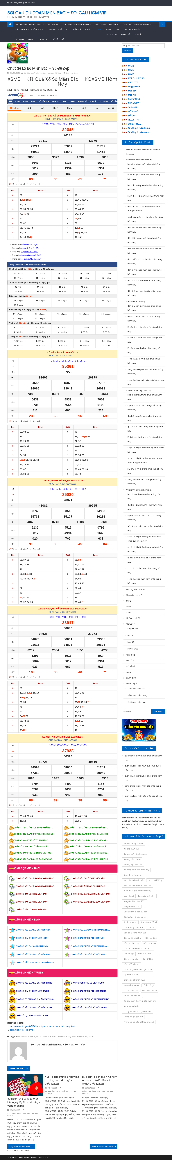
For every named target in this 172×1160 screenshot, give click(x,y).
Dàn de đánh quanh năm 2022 (138, 948)
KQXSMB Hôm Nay (63, 1036)
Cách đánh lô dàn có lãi (135, 917)
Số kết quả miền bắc (136, 688)
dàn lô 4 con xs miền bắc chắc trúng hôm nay (144, 282)
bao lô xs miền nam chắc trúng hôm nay (144, 496)
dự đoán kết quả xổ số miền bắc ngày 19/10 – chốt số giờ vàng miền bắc (23, 1146)
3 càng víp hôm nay (133, 864)
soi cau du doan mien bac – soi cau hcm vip (56, 13)
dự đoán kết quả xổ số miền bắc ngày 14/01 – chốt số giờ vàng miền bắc (23, 1102)
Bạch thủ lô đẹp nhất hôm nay (137, 890)
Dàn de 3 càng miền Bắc (135, 932)
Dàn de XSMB (150, 943)
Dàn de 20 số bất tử (132, 938)
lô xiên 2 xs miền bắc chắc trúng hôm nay (145, 329)
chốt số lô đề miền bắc (26, 1036)
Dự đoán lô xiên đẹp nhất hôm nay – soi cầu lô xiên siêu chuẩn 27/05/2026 (99, 1080)
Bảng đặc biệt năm (146, 896)
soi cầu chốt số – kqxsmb (21, 1030)
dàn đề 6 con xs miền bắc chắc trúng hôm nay (144, 240)
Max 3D (132, 90)
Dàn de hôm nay (131, 943)
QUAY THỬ (43, 39)
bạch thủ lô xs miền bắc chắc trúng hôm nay (146, 198)
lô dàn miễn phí (131, 990)
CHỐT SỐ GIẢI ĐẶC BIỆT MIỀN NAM (31, 938)
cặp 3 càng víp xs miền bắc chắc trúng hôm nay (145, 219)
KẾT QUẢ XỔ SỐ (132, 29)
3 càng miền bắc (131, 849)
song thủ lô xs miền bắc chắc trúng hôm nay (146, 382)
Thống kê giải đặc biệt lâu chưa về (139, 1022)
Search (127, 50)
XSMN (108, 29)
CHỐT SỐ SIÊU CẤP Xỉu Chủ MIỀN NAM (33, 930)
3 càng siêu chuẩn (132, 859)
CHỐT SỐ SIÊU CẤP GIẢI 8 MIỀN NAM (32, 946)
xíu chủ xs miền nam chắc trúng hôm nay (145, 570)
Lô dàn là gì (148, 985)
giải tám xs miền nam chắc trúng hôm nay (145, 528)
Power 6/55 (134, 99)
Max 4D (132, 94)
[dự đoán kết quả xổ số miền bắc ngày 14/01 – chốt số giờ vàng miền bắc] (25, 1085)
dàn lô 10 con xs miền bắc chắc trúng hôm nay (145, 272)
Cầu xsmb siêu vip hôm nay (76, 24)
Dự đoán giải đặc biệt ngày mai (138, 969)
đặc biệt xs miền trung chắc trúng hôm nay (145, 418)
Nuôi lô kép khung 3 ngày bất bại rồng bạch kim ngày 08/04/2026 (62, 1080)
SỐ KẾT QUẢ (58, 39)
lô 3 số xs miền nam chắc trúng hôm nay (144, 559)
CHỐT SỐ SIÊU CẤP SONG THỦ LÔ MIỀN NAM (90, 930)
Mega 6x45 (134, 86)
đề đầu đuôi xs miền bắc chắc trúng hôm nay (144, 318)
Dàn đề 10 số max (131, 964)
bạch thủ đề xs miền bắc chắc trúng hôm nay (144, 176)
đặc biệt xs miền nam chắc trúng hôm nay (145, 507)
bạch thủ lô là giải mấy (134, 880)
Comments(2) (72, 73)
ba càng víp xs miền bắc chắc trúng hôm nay (144, 166)
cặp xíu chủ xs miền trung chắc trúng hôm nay (145, 407)
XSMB (98, 29)
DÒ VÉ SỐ (19, 39)
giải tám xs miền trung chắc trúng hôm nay (146, 428)
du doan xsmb (130, 922)
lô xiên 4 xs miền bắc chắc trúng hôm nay (145, 350)
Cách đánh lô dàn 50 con (135, 911)
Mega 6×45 (133, 628)
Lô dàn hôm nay (131, 985)
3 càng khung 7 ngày (133, 843)
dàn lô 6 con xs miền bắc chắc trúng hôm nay (144, 293)
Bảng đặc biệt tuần (132, 906)
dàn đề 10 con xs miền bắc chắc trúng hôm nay (145, 261)
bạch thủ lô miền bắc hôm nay (137, 885)
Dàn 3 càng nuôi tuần (134, 927)
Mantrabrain (43, 1157)
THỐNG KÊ (125, 34)
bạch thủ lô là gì (155, 880)
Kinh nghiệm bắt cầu (58, 29)
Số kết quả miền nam (138, 132)
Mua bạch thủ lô (149, 990)
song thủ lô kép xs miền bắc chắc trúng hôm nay (145, 371)
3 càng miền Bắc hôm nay (136, 854)
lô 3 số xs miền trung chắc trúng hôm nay (145, 439)
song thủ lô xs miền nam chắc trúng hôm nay (144, 581)
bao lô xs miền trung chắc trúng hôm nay (145, 396)
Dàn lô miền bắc (131, 959)
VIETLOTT (110, 34)
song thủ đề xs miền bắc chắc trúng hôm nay (144, 360)
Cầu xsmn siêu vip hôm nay (28, 29)
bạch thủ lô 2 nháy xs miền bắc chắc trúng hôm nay (144, 208)
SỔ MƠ (31, 39)
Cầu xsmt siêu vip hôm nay (136, 24)
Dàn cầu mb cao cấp (106, 24)
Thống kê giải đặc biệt (133, 1016)
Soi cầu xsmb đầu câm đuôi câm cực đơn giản (104, 1146)
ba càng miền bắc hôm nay (136, 869)
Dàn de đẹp (129, 953)
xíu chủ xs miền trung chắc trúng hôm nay (145, 471)
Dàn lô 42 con (144, 953)
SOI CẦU (138, 34)
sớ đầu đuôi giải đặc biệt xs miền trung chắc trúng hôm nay (145, 460)
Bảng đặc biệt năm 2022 (134, 901)
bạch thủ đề (129, 896)
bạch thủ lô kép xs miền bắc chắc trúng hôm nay (145, 187)
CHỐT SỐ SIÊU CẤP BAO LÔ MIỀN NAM (33, 954)
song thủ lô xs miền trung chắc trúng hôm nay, (144, 481)
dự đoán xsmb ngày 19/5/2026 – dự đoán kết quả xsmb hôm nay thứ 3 (42, 1026)
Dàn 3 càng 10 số (149, 922)
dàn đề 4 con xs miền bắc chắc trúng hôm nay (145, 229)
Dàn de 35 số (151, 938)
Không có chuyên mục (134, 980)
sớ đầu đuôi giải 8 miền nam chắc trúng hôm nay (145, 549)
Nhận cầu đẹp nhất (82, 29)
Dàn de (151, 927)
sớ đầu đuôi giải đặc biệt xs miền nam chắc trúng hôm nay (144, 538)
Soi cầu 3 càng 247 (132, 995)
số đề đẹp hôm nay (80, 1036)
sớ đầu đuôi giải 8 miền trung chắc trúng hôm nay (146, 449)
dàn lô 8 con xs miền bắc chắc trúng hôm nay (144, 308)
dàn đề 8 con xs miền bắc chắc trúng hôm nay (144, 250)
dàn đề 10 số (147, 959)
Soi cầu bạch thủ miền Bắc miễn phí (140, 1001)
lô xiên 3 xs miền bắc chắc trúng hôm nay (145, 339)
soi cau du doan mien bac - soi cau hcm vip (43, 73)
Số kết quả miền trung (139, 128)
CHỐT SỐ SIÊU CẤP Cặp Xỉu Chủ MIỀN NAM (35, 962)
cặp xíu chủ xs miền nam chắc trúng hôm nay (144, 517)
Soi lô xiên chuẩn (131, 1006)
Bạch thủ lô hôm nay (133, 875)
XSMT (118, 29)
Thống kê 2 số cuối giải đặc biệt (137, 1011)
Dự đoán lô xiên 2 (131, 974)
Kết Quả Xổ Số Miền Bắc (45, 1036)
